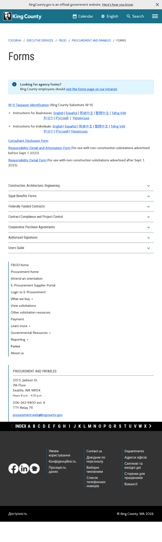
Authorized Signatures (79, 237)
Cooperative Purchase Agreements (79, 227)
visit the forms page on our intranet (91, 89)
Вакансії (130, 484)
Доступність (17, 514)
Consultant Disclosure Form (28, 141)
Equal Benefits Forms (79, 196)
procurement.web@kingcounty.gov (37, 415)
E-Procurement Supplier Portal (33, 285)
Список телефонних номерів (95, 482)
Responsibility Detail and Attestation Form (39, 148)
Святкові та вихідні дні (133, 466)
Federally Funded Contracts (79, 206)
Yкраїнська (81, 118)
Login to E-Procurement (28, 292)
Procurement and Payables (91, 40)
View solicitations (23, 306)
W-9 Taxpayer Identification (28, 105)
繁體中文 (102, 113)
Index (20, 426)
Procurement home (25, 272)
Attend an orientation (27, 279)
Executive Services (40, 40)
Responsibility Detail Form (27, 160)
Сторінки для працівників (134, 476)
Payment (17, 319)
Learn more (21, 326)
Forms (15, 346)
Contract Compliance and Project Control (79, 217)
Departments (134, 451)
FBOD (62, 40)
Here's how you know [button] (117, 5)
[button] (157, 4)
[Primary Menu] (155, 16)
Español (71, 113)
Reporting (19, 339)
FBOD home (20, 265)
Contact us (94, 451)
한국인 (48, 118)
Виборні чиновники (94, 470)
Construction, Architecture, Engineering (79, 185)
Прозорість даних (57, 470)
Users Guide (79, 248)
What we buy (22, 299)
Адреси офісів (135, 457)
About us (17, 353)
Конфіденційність (62, 461)
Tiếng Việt (118, 113)
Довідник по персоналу (95, 459)
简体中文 (86, 113)
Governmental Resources (31, 333)
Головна (14, 40)
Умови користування (59, 453)
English (58, 113)
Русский (62, 118)
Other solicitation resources (30, 312)
